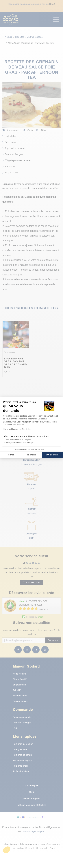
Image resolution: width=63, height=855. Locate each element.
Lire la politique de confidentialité (17, 429)
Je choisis (31, 454)
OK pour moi (52, 454)
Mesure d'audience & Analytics (18, 440)
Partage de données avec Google (19, 442)
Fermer (10, 454)
